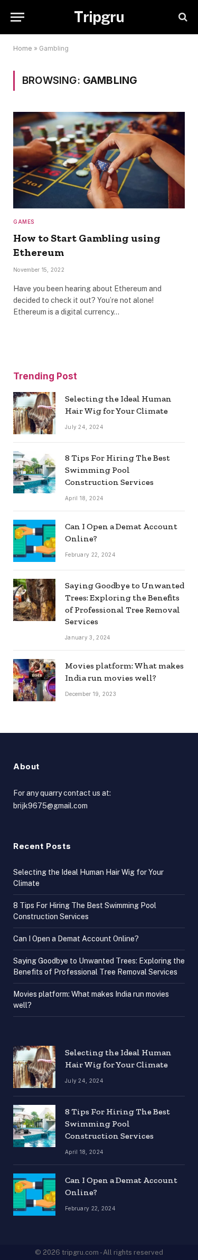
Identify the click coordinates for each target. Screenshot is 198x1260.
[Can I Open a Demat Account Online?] (34, 541)
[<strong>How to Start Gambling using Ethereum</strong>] (99, 160)
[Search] (181, 17)
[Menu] (17, 17)
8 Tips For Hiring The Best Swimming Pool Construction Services (117, 470)
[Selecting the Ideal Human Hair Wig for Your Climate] (34, 413)
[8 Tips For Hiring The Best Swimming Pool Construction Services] (34, 472)
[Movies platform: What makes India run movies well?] (34, 680)
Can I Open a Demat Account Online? (76, 938)
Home (22, 48)
